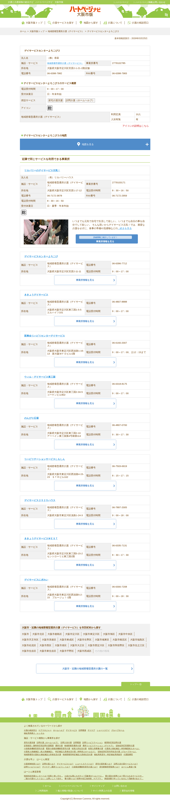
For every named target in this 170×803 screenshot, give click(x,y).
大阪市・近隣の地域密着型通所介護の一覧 (85, 668)
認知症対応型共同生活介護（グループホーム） (117, 751)
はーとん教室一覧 (128, 767)
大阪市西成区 (84, 651)
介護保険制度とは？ (32, 764)
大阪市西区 (45, 645)
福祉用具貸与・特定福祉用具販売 (108, 754)
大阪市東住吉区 (47, 651)
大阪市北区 (38, 634)
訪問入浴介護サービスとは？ (126, 764)
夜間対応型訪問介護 (112, 742)
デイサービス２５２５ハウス (39, 500)
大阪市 (25, 634)
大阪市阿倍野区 (116, 645)
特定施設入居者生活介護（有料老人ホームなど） (75, 751)
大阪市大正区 (77, 645)
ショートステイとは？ (84, 764)
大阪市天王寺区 (30, 639)
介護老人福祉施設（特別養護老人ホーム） (122, 748)
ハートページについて (71, 786)
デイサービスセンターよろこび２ (103, 31)
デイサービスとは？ (65, 764)
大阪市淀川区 (72, 634)
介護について (115, 22)
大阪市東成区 (67, 639)
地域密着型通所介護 (72, 746)
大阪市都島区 (55, 634)
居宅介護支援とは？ (103, 764)
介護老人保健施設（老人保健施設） (39, 751)
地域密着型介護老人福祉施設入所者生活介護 (42, 754)
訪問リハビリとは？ (32, 767)
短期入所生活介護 (79, 748)
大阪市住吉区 (29, 651)
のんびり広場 (31, 418)
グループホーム (117, 730)
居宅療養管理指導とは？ (109, 767)
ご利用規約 (42, 791)
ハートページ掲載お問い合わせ (150, 2)
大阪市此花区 (29, 645)
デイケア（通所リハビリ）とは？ (56, 767)
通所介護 (59, 746)
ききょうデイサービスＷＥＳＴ (41, 538)
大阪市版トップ (34, 22)
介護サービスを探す (63, 22)
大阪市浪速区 (49, 639)
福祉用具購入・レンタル (34, 733)
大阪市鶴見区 (119, 639)
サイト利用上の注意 (102, 791)
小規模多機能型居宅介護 (34, 748)
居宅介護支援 (29, 742)
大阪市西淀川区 (96, 645)
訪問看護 (82, 730)
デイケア (91, 730)
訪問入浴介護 (66, 742)
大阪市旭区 (109, 634)
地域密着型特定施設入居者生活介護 (77, 754)
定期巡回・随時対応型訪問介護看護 (39, 746)
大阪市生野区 (84, 639)
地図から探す (91, 22)
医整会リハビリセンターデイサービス (44, 335)
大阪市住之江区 (136, 645)
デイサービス (71, 730)
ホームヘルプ (58, 730)
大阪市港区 (61, 645)
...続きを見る (125, 228)
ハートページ (122, 2)
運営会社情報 (128, 791)
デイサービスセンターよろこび (41, 256)
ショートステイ (103, 730)
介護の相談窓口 (140, 22)
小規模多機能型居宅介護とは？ (85, 767)
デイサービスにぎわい (36, 579)
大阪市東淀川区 (91, 634)
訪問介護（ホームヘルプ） (48, 742)
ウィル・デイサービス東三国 (39, 377)
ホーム (23, 31)
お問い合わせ (120, 786)
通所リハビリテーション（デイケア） (98, 746)
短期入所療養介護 (95, 748)
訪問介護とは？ (48, 764)
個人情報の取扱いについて (70, 791)
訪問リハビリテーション (92, 742)
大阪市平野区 (67, 651)
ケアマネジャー (45, 730)
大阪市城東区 (102, 639)
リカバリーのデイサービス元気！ (42, 170)
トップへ (134, 684)
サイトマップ (98, 786)
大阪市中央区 (125, 634)
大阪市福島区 (137, 639)
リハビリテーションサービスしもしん (44, 459)
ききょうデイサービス (36, 294)
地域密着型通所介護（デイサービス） (66, 31)
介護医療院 (128, 754)
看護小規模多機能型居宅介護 (58, 748)
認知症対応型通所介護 (125, 746)
